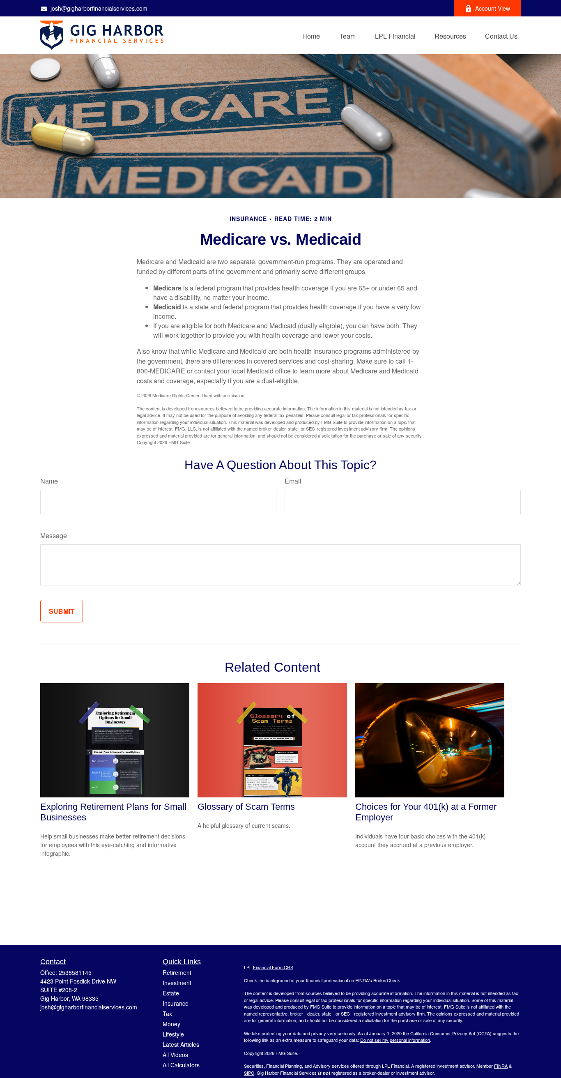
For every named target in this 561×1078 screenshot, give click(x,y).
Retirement (177, 972)
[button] (311, 35)
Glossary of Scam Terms (246, 807)
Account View (492, 8)
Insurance (176, 1003)
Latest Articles (181, 1044)
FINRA (501, 1065)
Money (171, 1024)
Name (49, 481)
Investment (177, 983)
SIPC (249, 1072)
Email (293, 481)
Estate (171, 993)
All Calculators (181, 1065)
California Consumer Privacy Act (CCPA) (451, 1033)
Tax (167, 1013)
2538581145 (75, 972)
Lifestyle (173, 1034)
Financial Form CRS (273, 967)
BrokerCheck (386, 980)
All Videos (175, 1054)
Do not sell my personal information (395, 1040)
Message (53, 535)
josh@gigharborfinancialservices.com (99, 8)
